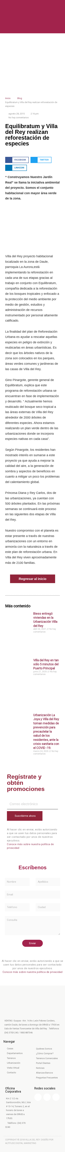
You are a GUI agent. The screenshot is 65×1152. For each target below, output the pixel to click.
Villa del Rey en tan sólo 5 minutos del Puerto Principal (46, 664)
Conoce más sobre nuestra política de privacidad (33, 972)
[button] (17, 160)
